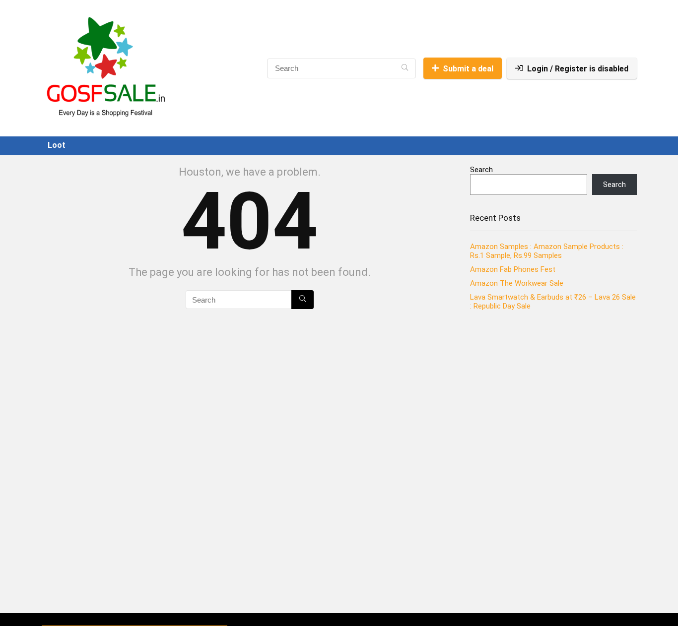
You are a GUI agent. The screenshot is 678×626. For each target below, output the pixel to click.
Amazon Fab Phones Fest (512, 269)
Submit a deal (468, 68)
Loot (57, 145)
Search (481, 169)
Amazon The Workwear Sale (516, 283)
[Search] (405, 68)
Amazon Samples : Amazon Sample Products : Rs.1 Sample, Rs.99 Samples (546, 251)
